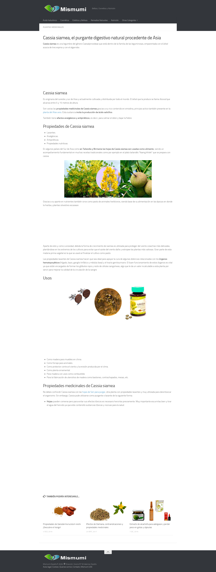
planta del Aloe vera (52, 112)
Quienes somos (66, 567)
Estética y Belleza (79, 20)
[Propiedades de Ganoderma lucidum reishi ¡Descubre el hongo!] (64, 510)
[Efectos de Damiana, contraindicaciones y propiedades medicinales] (107, 510)
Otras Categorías (129, 20)
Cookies (55, 567)
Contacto (76, 567)
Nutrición (115, 20)
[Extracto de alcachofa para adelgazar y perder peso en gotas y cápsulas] (151, 510)
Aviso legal (47, 567)
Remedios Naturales (99, 20)
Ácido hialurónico (50, 20)
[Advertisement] (108, 69)
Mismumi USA (86, 567)
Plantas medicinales (53, 27)
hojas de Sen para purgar (93, 392)
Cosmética (64, 20)
